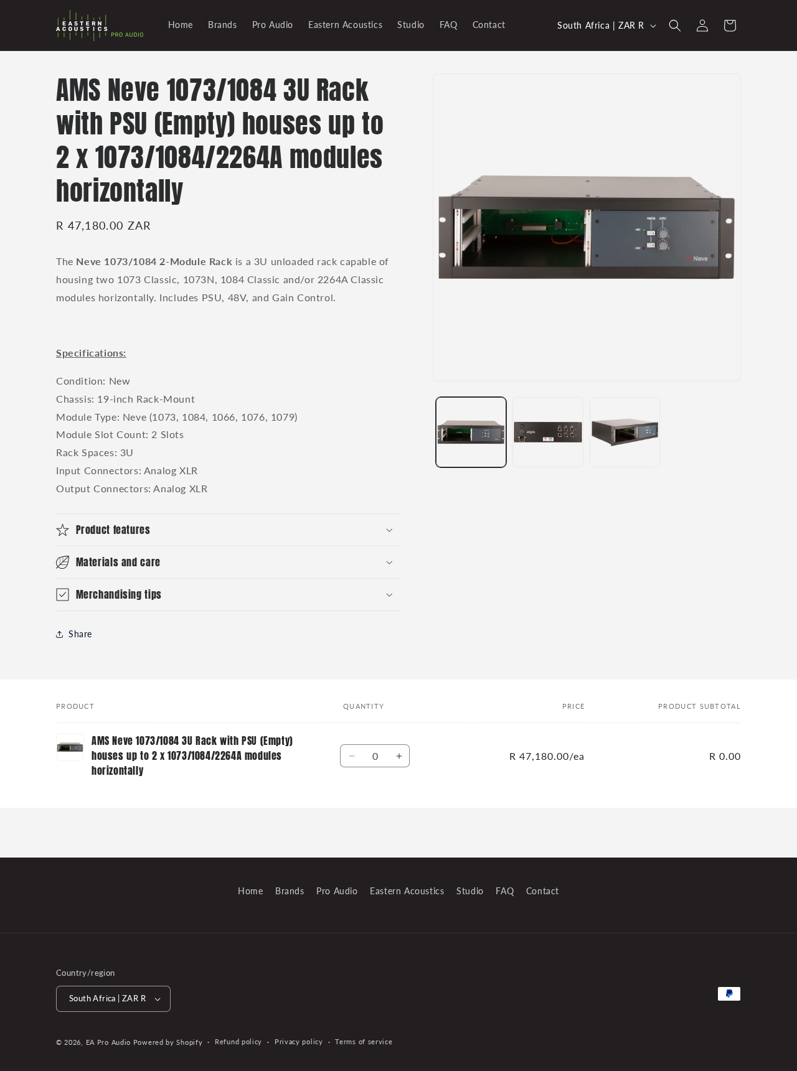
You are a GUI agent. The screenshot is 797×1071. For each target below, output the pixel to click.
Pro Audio (336, 891)
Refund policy (238, 1041)
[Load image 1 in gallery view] (471, 432)
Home (250, 891)
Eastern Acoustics (407, 891)
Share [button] (80, 634)
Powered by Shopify (168, 1042)
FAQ (505, 891)
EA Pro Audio (109, 1042)
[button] (675, 25)
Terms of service (363, 1041)
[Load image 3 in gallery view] (625, 432)
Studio (470, 891)
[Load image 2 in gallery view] (547, 432)
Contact (542, 891)
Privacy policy (299, 1041)
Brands (289, 891)
